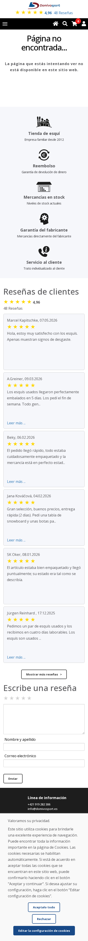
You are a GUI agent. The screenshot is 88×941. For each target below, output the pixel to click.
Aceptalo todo (44, 907)
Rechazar (44, 919)
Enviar (13, 779)
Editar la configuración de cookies (44, 931)
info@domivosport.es (43, 809)
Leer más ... (16, 422)
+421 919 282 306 (39, 804)
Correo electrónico (20, 755)
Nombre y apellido (20, 739)
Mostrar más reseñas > (44, 674)
